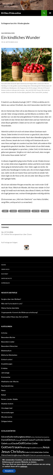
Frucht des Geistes (42, 440)
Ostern (32, 455)
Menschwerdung (8, 455)
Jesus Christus (12, 451)
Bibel (28, 437)
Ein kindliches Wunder (20, 37)
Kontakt (4, 274)
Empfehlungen (6, 364)
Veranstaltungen (7, 412)
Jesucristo (39, 447)
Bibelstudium (6, 351)
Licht (31, 452)
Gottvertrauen (11, 447)
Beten (23, 437)
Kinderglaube (24, 211)
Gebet (5, 211)
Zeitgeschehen (6, 421)
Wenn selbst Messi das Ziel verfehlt (14, 317)
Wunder (45, 211)
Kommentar (5, 377)
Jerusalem (32, 448)
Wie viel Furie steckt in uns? (11, 304)
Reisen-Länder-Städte (9, 399)
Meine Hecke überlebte (10, 308)
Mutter (36, 211)
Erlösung (18, 440)
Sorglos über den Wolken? (11, 299)
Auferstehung (14, 436)
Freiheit (24, 440)
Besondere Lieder (8, 342)
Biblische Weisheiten (9, 355)
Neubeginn (19, 455)
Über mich (5, 269)
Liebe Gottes (43, 452)
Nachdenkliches (8, 33)
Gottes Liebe (31, 443)
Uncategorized (6, 408)
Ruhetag (47, 455)
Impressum (5, 283)
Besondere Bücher (8, 337)
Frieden (30, 440)
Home (3, 265)
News (3, 390)
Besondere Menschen (9, 346)
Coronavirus (45, 437)
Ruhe (42, 455)
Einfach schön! (7, 359)
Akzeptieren (9, 471)
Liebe (35, 452)
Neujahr (26, 455)
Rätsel (3, 395)
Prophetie (38, 455)
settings (23, 466)
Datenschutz (6, 278)
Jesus (45, 447)
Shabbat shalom (7, 404)
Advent (4, 437)
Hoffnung (25, 448)
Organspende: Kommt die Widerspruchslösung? (19, 312)
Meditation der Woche (9, 381)
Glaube (14, 443)
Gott (21, 443)
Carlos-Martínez (35, 437)
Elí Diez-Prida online (11, 13)
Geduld (9, 443)
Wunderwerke (6, 417)
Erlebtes (4, 368)
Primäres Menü (50, 13)
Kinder (13, 211)
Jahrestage (5, 373)
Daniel (4, 439)
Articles (4, 333)
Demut (11, 439)
